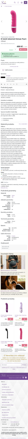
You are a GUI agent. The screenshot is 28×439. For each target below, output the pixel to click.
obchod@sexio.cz (15, 422)
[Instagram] (23, 377)
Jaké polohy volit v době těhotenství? (10, 291)
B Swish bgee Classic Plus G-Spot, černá (7, 342)
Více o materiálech (23, 124)
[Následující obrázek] (26, 21)
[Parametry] (7, 84)
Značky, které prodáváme (8, 392)
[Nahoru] (26, 84)
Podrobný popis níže (14, 66)
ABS (12, 197)
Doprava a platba (6, 409)
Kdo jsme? (4, 384)
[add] (10, 319)
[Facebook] (26, 377)
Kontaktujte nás (5, 387)
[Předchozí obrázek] (1, 21)
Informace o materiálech (7, 395)
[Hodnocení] (10, 84)
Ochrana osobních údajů (7, 405)
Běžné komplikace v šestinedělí (9, 270)
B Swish (8, 76)
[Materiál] (4, 84)
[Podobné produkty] (16, 84)
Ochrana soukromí (6, 389)
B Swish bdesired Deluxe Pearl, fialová (6, 316)
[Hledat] (15, 3)
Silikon (13, 195)
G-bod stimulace (8, 6)
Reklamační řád (5, 402)
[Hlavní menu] (25, 2)
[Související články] (13, 84)
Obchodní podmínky (7, 399)
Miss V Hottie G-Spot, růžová (19, 342)
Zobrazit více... (4, 188)
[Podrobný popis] (1, 84)
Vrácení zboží (5, 415)
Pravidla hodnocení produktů (9, 417)
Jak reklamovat (5, 412)
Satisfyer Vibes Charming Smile (20, 316)
